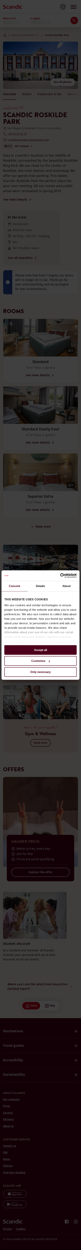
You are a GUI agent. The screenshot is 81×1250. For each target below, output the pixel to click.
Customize (38, 660)
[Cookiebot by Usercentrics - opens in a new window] (60, 575)
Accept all (40, 650)
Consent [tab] (14, 586)
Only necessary (40, 672)
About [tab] (66, 586)
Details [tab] (40, 586)
